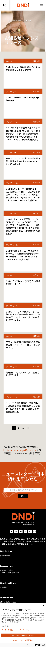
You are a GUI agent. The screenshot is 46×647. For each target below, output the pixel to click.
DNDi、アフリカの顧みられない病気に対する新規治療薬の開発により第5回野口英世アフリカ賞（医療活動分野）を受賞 (23, 316)
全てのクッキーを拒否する (23, 640)
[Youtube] (34, 531)
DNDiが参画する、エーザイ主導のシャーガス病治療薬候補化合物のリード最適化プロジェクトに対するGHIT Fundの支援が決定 (23, 255)
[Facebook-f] (30, 531)
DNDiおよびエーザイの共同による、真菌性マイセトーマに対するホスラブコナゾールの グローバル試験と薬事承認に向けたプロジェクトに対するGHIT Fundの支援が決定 (23, 194)
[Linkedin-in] (11, 531)
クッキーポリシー (26, 630)
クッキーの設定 (7, 630)
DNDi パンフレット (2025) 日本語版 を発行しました (23, 283)
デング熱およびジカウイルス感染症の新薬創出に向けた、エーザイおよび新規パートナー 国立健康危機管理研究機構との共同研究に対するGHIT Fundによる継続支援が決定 (23, 133)
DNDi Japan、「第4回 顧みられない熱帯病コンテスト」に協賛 (23, 68)
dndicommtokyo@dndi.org (21, 450)
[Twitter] (25, 531)
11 (28, 428)
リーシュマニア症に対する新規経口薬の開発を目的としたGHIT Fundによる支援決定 (23, 161)
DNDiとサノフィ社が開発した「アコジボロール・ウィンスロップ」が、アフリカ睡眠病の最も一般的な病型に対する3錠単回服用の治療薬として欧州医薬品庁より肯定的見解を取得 (23, 226)
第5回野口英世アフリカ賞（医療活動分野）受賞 (22, 374)
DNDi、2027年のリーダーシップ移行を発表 (22, 99)
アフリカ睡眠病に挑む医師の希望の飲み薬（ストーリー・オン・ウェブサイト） (23, 344)
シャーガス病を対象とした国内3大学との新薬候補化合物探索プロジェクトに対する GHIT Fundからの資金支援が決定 (23, 407)
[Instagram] (16, 531)
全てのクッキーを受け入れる (23, 635)
